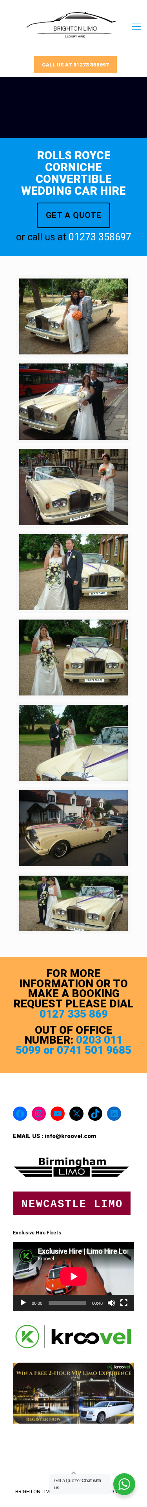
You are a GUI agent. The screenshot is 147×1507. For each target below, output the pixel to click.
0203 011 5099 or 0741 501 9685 (73, 1045)
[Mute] (111, 1303)
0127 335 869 (74, 1013)
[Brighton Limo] (73, 26)
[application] (73, 1276)
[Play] (23, 1303)
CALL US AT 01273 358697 (75, 65)
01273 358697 (100, 237)
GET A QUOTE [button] (74, 215)
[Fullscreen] (124, 1303)
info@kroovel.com (70, 1136)
